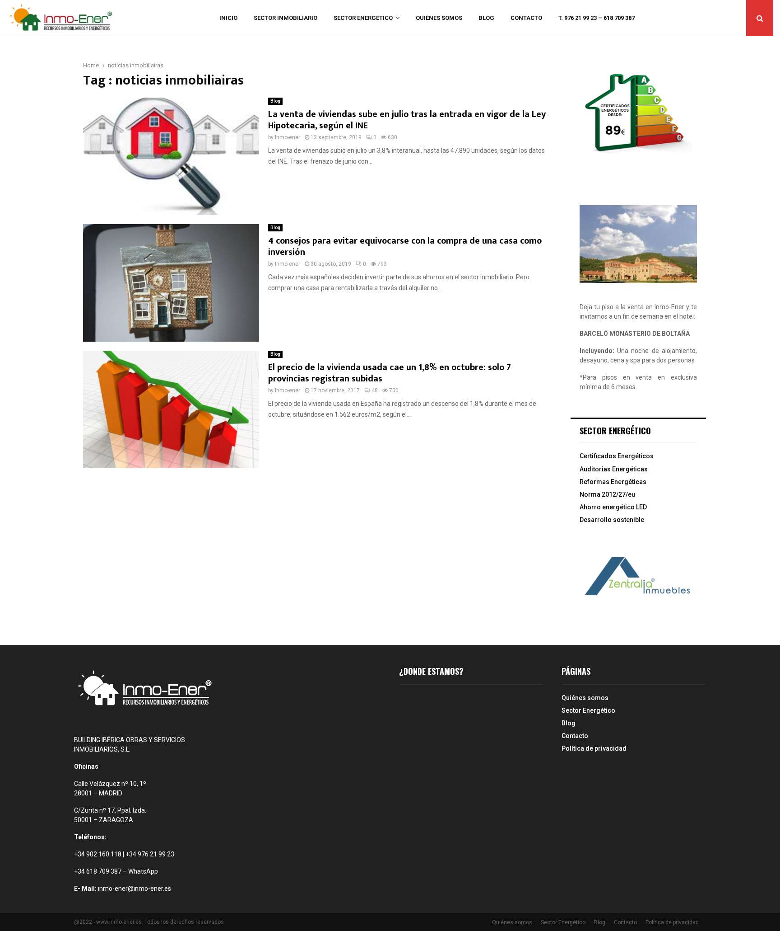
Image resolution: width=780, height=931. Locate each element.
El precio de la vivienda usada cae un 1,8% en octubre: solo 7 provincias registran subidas (389, 373)
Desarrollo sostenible (612, 519)
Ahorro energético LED (613, 507)
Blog (486, 17)
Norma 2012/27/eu (607, 494)
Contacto (526, 17)
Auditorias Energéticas (614, 469)
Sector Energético (363, 17)
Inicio (228, 17)
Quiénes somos (439, 17)
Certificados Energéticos (617, 456)
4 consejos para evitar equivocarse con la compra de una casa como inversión (405, 246)
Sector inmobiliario (285, 17)
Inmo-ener (287, 137)
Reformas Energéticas (613, 481)
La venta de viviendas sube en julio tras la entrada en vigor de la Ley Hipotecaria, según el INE (407, 120)
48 (374, 390)
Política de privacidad (594, 748)
